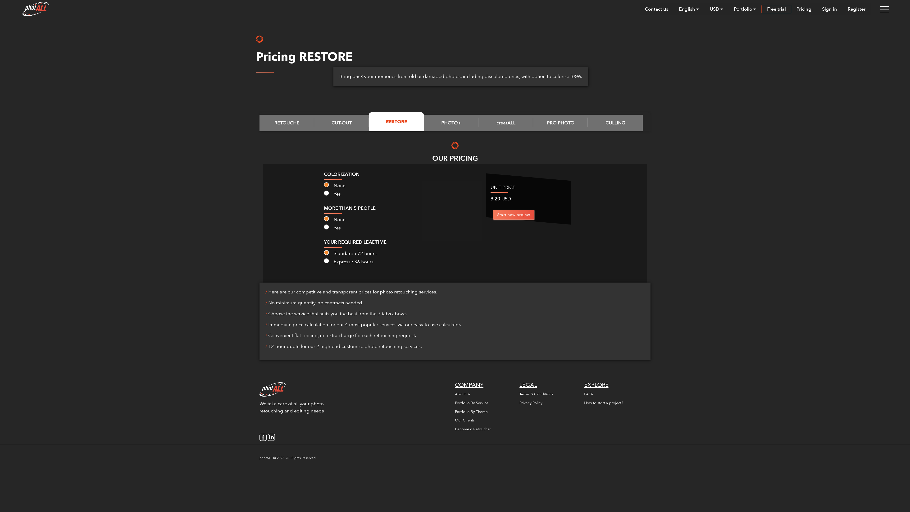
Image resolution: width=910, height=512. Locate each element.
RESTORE (396, 122)
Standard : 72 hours (354, 253)
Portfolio (743, 9)
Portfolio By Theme (471, 411)
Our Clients (465, 420)
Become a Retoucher (473, 429)
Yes (336, 194)
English (687, 9)
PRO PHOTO (560, 123)
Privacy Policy (530, 403)
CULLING (615, 123)
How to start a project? (603, 403)
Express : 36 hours (352, 262)
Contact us (656, 9)
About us (462, 394)
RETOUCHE (287, 123)
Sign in (829, 9)
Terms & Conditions (536, 394)
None (339, 186)
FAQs (588, 394)
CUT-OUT (342, 123)
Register (856, 9)
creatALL (505, 123)
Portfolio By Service (471, 403)
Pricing (803, 9)
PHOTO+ (451, 123)
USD (714, 9)
